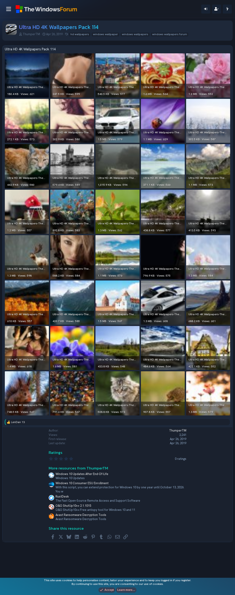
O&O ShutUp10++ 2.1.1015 (73, 506)
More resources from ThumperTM (78, 468)
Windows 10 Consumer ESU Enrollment (82, 483)
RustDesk (62, 496)
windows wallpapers (135, 34)
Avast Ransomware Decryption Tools (81, 515)
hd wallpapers (79, 34)
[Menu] (8, 8)
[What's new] (227, 9)
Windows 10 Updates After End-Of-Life (82, 474)
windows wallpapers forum (169, 34)
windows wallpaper (105, 34)
